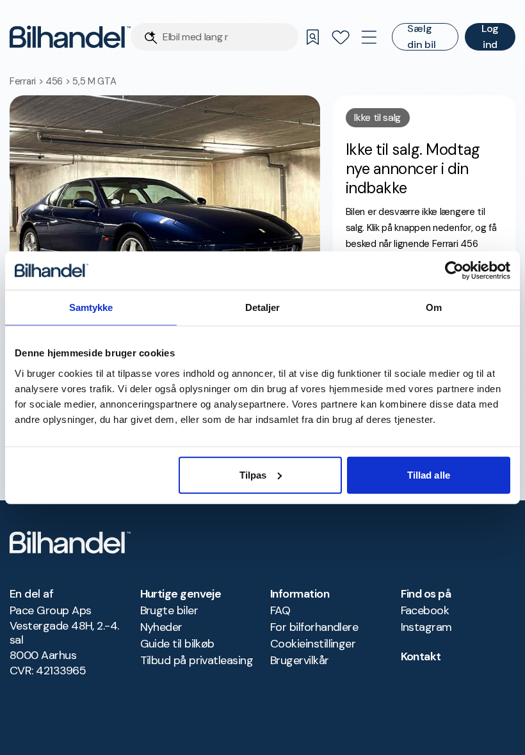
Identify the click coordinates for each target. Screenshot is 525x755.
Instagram (426, 627)
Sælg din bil (421, 37)
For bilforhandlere (314, 627)
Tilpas (253, 474)
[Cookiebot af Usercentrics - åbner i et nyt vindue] (454, 270)
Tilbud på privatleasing (197, 660)
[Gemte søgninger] (312, 37)
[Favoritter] (341, 37)
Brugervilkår (299, 660)
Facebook (425, 610)
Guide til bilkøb (177, 644)
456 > (58, 81)
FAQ (280, 610)
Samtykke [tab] (91, 307)
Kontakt (421, 656)
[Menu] (369, 37)
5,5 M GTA (94, 81)
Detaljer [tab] (262, 307)
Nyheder (161, 627)
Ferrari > (27, 81)
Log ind (490, 37)
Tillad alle (428, 474)
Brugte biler (169, 610)
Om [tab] (434, 307)
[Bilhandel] (70, 37)
